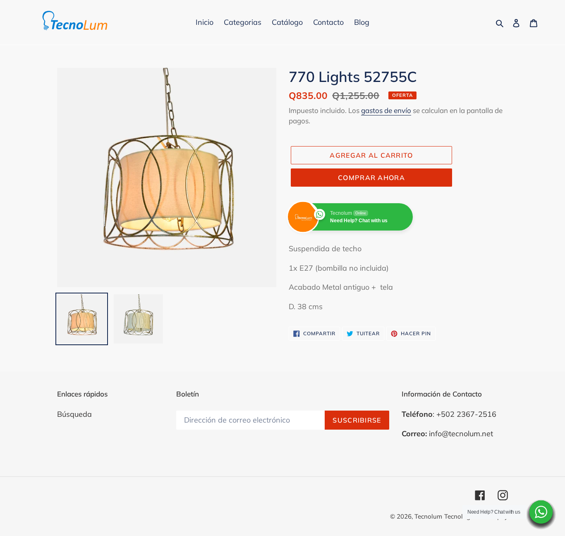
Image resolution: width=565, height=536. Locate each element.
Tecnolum (428, 516)
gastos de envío (386, 110)
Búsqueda (74, 414)
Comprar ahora (371, 177)
